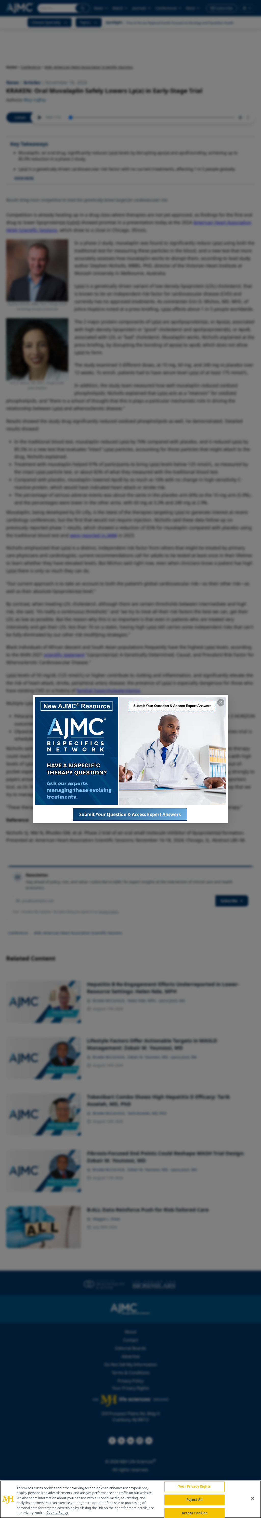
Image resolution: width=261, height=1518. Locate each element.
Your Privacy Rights (194, 1486)
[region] (130, 1499)
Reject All (194, 1499)
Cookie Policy (57, 1512)
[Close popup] (220, 702)
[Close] (252, 1498)
